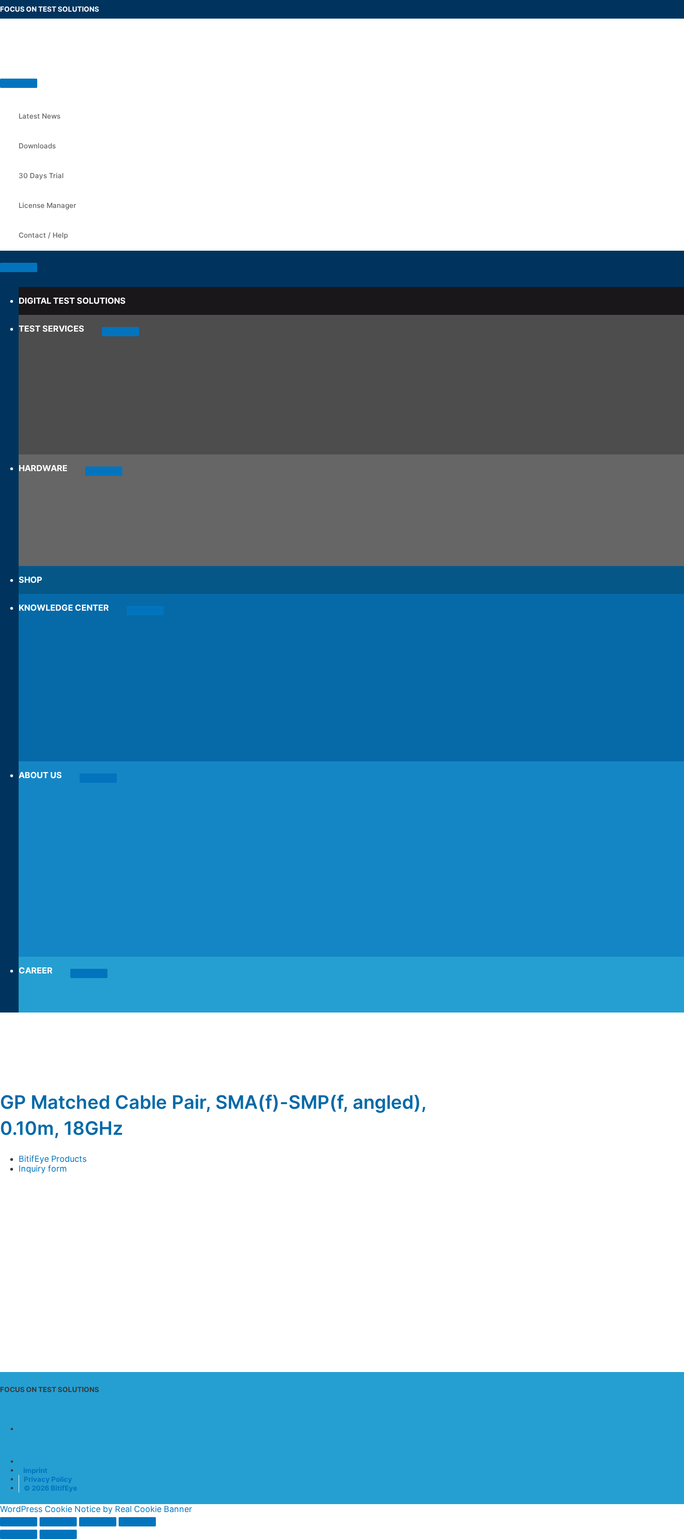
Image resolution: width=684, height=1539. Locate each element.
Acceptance (27, 1285)
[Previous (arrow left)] (18, 1534)
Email (13, 1226)
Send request (45, 1335)
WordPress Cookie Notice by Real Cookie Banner (96, 1509)
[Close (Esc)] (137, 1521)
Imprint (35, 1470)
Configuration (27, 1251)
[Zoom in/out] (18, 1521)
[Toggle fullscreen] (58, 1521)
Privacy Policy (48, 1479)
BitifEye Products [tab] (53, 1159)
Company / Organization (51, 1201)
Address (19, 1213)
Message (17, 1275)
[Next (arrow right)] (58, 1534)
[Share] (97, 1521)
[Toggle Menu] (120, 331)
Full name (22, 1188)
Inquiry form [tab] (43, 1168)
